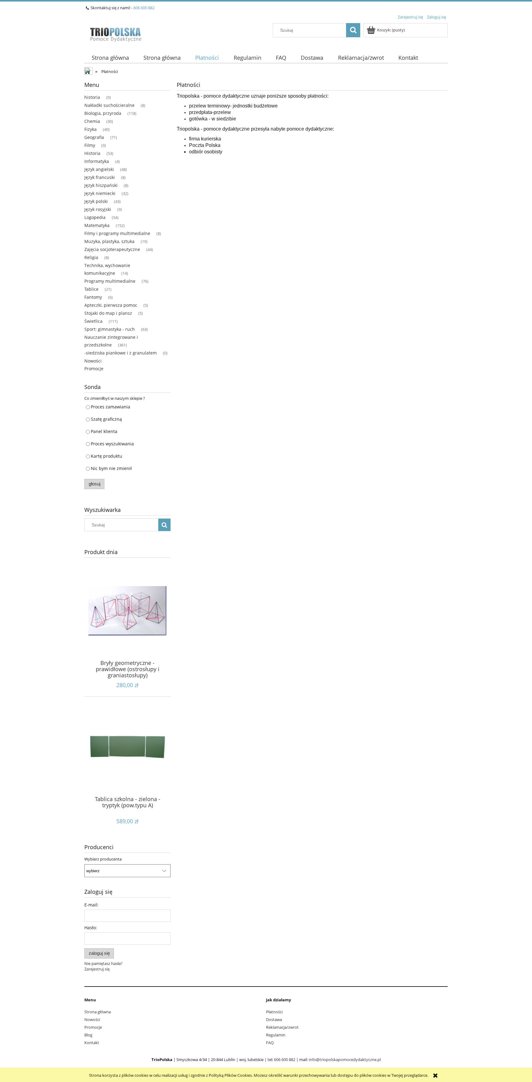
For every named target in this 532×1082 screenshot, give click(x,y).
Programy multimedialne (109, 281)
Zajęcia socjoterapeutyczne (112, 249)
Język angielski (99, 169)
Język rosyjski (97, 209)
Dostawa (274, 1019)
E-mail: (91, 905)
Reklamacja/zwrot (282, 1027)
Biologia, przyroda (102, 113)
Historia (92, 153)
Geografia (94, 137)
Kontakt (91, 1042)
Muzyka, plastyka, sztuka (109, 241)
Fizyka (90, 129)
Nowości (93, 361)
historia (92, 97)
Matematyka (97, 225)
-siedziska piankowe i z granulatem (120, 353)
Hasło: (90, 927)
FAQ (270, 1042)
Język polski (96, 201)
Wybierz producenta (103, 859)
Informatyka (96, 161)
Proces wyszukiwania (112, 444)
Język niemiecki (99, 193)
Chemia (92, 121)
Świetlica (93, 321)
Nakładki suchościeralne (109, 105)
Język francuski (99, 177)
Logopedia (95, 217)
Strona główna (97, 1012)
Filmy (89, 145)
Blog (88, 1035)
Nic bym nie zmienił (111, 468)
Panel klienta (104, 431)
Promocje (93, 368)
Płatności (274, 1012)
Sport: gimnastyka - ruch (109, 329)
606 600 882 (144, 7)
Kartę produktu (106, 456)
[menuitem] (110, 57)
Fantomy (93, 297)
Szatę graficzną (106, 419)
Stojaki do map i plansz (108, 313)
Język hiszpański (101, 185)
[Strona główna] (115, 32)
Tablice (91, 289)
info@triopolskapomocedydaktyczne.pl (345, 1059)
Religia (91, 257)
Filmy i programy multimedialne (117, 233)
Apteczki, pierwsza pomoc (110, 305)
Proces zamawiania (110, 407)
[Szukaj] (353, 30)
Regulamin (275, 1035)
